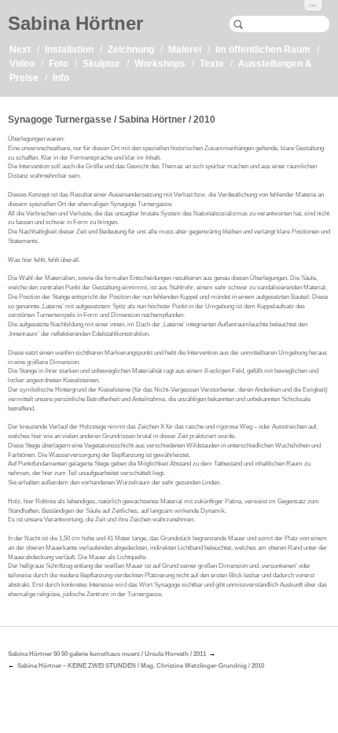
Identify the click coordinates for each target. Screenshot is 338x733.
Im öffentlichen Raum (262, 49)
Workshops (160, 63)
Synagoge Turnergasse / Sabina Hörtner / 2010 (111, 119)
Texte (212, 63)
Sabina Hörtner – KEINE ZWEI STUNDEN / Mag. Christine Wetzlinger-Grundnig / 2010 (140, 665)
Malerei (184, 49)
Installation (69, 49)
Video (22, 63)
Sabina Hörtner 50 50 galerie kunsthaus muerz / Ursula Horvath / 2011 (107, 653)
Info (313, 5)
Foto (58, 63)
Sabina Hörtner (75, 23)
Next (20, 49)
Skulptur (101, 63)
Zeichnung (131, 49)
